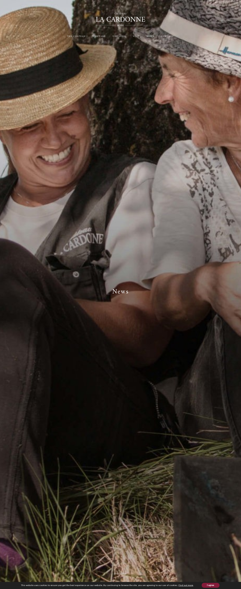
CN (228, 20)
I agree (210, 585)
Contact (167, 36)
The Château (76, 36)
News (150, 36)
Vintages (119, 36)
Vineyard (99, 36)
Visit (136, 36)
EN (222, 20)
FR (216, 20)
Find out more (186, 585)
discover (120, 574)
